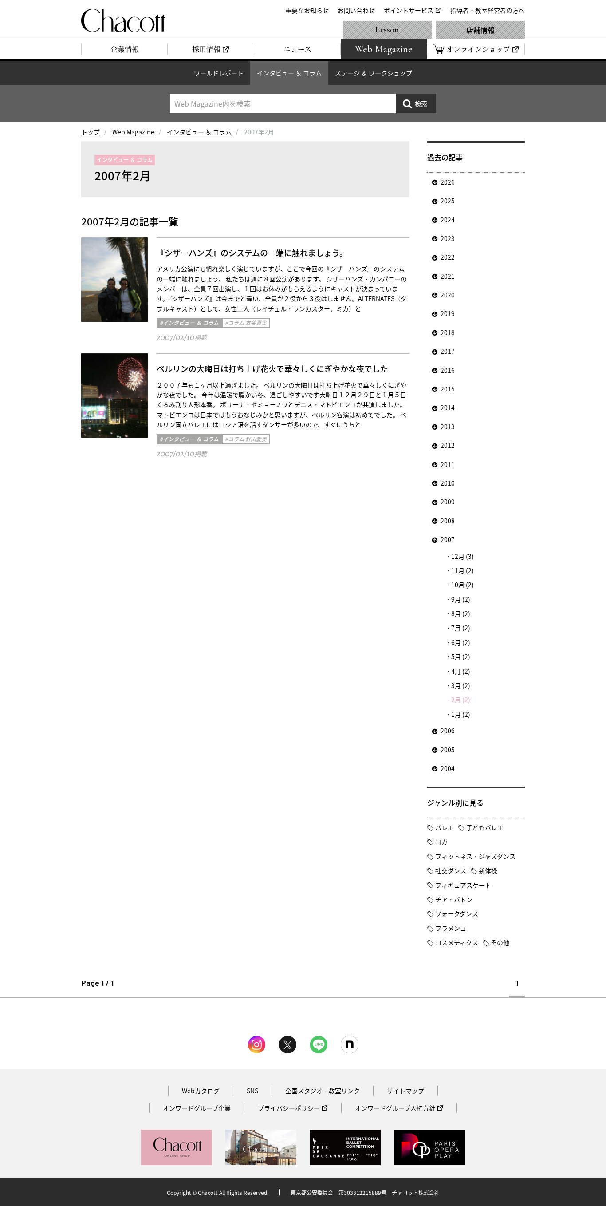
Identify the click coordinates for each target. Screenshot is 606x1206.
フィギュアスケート (463, 885)
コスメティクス (456, 942)
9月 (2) (460, 599)
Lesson (387, 29)
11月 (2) (462, 570)
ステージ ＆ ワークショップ (373, 72)
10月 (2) (462, 584)
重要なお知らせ (307, 10)
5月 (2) (460, 656)
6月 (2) (460, 642)
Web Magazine (133, 131)
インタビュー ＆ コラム (289, 72)
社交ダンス (450, 870)
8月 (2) (460, 613)
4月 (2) (460, 671)
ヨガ (441, 841)
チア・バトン (453, 899)
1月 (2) (460, 714)
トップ (90, 131)
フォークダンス (456, 913)
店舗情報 (480, 29)
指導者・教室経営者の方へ (487, 10)
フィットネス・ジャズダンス (475, 856)
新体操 (488, 870)
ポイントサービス (408, 10)
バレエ (444, 827)
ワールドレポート (219, 72)
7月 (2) (460, 627)
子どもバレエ (485, 827)
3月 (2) (460, 685)
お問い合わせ (356, 10)
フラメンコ (450, 928)
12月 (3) (462, 556)
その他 (500, 942)
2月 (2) (460, 699)
